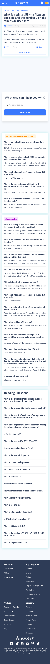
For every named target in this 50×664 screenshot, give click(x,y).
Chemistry (29, 573)
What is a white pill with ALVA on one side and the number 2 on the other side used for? (25, 18)
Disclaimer (30, 624)
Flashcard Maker (10, 616)
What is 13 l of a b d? (12, 505)
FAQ (5, 629)
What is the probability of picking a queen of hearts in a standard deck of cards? (23, 400)
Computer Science (33, 594)
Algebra (29, 569)
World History (31, 581)
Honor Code (8, 611)
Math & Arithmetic (22, 10)
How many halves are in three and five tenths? (23, 491)
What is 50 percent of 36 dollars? (18, 512)
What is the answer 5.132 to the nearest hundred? (25, 408)
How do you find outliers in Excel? (18, 448)
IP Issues (29, 633)
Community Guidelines (12, 607)
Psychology (30, 590)
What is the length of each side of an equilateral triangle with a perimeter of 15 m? (24, 416)
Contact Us (30, 611)
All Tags (7, 573)
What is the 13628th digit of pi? (17, 455)
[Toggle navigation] (3, 3)
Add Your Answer (25, 52)
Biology (28, 577)
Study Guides (9, 620)
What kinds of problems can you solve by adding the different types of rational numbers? (25, 425)
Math (12, 10)
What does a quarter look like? (17, 469)
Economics (30, 599)
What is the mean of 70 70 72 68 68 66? (20, 441)
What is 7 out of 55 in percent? (17, 462)
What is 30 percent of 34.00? (16, 542)
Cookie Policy (31, 629)
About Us (29, 607)
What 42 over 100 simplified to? (17, 498)
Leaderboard (8, 569)
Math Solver (8, 624)
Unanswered (8, 577)
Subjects (6, 10)
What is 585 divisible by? (14, 526)
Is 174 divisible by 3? (12, 434)
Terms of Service (32, 616)
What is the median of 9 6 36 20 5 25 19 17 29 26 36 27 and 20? (24, 534)
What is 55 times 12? (12, 476)
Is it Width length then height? (17, 519)
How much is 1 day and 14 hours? (18, 483)
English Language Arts (34, 586)
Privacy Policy (31, 620)
